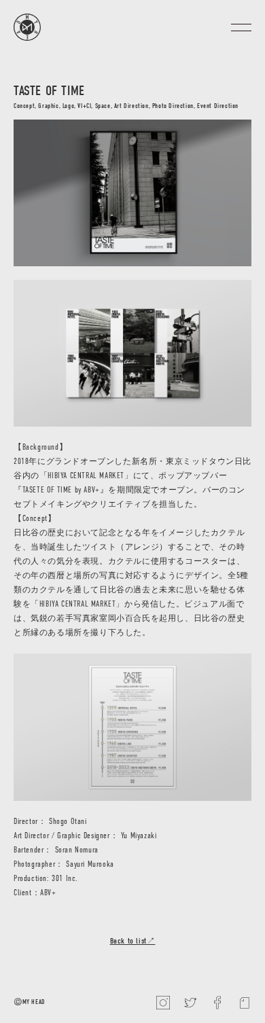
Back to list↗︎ (133, 941)
